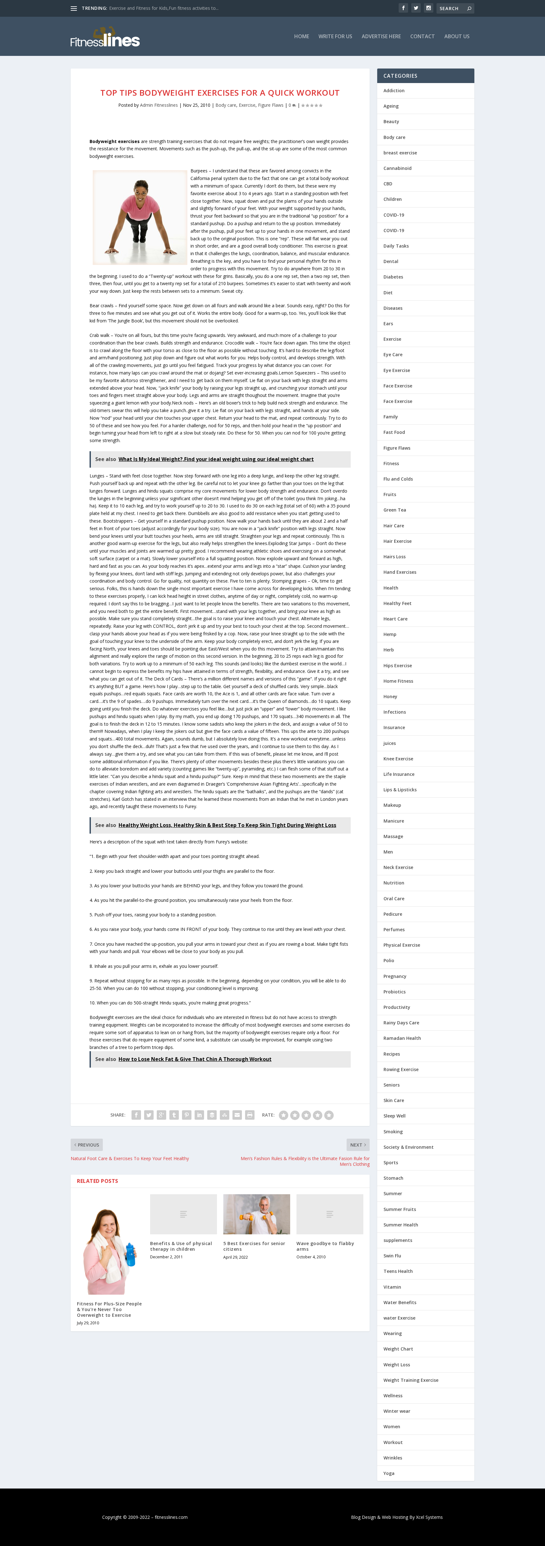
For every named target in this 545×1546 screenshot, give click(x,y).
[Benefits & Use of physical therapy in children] (183, 1214)
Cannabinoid (398, 168)
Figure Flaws (271, 105)
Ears (388, 324)
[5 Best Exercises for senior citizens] (256, 1214)
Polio (389, 960)
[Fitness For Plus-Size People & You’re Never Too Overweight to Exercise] (110, 1244)
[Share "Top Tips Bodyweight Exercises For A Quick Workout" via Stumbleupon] (224, 1115)
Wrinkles (393, 1458)
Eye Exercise (397, 370)
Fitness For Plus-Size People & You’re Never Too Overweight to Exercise (109, 1309)
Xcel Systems (429, 1517)
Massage (393, 836)
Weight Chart (398, 1349)
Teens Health (398, 1271)
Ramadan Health (402, 1038)
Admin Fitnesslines (159, 105)
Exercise (247, 105)
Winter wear (397, 1411)
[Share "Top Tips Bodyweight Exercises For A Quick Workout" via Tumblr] (174, 1115)
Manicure (394, 821)
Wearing (393, 1333)
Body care (225, 105)
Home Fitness (398, 681)
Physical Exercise (402, 945)
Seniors (392, 1085)
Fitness (391, 463)
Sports (391, 1162)
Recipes (392, 1054)
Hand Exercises (400, 572)
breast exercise (400, 153)
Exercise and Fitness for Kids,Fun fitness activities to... (164, 8)
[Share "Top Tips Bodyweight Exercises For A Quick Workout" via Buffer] (212, 1115)
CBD (388, 184)
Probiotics (395, 992)
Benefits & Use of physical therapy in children (181, 1246)
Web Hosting (395, 1517)
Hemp (390, 634)
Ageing (391, 106)
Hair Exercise (398, 541)
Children (393, 199)
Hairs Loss (395, 557)
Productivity (397, 1007)
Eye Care (393, 354)
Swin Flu (392, 1256)
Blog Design (363, 1517)
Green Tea (395, 510)
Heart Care (395, 619)
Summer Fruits (400, 1209)
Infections (395, 712)
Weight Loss (397, 1365)
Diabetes (393, 277)
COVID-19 (394, 215)
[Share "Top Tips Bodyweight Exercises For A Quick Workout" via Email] (237, 1115)
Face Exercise (398, 386)
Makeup (392, 805)
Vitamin (392, 1287)
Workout (393, 1442)
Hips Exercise (398, 665)
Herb (389, 650)
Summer (393, 1193)
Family (391, 417)
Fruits (390, 494)
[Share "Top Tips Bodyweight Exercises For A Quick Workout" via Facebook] (136, 1115)
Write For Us (335, 37)
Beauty (391, 121)
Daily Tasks (396, 246)
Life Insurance (399, 774)
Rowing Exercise (401, 1069)
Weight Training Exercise (411, 1380)
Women (392, 1426)
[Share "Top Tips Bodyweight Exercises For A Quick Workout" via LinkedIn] (199, 1115)
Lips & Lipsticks (400, 790)
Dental (391, 261)
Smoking (393, 1132)
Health (391, 588)
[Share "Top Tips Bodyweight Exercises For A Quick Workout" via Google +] (161, 1115)
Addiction (394, 90)
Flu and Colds (398, 479)
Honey (390, 696)
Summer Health (401, 1225)
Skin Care (394, 1100)
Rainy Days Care (401, 1023)
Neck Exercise (398, 867)
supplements (398, 1240)
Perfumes (394, 929)
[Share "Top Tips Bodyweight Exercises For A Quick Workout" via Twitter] (149, 1115)
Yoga (389, 1473)
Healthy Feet (398, 603)
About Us (457, 37)
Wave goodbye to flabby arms (325, 1246)
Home (301, 37)
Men (388, 852)
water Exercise (399, 1318)
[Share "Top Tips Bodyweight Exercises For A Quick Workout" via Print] (249, 1115)
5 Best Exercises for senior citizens (254, 1246)
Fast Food (394, 432)
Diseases (393, 308)
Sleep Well (395, 1116)
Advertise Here (381, 37)
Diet (388, 293)
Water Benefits (400, 1302)
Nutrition (394, 883)
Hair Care (394, 526)
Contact (422, 37)
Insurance (394, 727)
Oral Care (394, 899)
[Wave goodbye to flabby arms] (329, 1214)
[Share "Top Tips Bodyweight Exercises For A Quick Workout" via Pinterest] (186, 1115)
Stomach (393, 1178)
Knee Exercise (398, 759)
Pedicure (393, 914)
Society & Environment (409, 1147)
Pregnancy (395, 976)
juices (390, 743)
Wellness (393, 1396)
